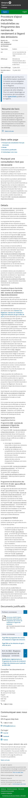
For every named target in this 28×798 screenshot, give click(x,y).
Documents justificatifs (9, 150)
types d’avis (12, 96)
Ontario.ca (3, 788)
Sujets (5, 12)
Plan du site (21, 788)
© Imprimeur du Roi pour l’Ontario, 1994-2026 (14, 795)
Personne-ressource (12, 788)
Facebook (6, 736)
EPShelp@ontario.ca (9, 726)
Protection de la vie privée (7, 791)
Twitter (5, 740)
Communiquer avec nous (9, 152)
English (25, 12)
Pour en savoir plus (18, 772)
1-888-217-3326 (7, 704)
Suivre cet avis (9, 131)
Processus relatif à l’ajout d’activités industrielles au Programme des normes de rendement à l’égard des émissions (14, 620)
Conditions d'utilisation (6, 793)
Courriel (5, 733)
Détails (4, 147)
